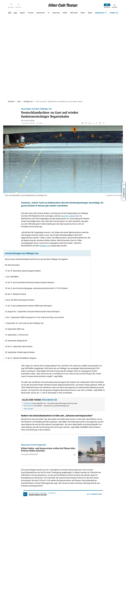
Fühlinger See (28, 101)
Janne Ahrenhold (31, 454)
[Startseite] (63, 5)
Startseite (11, 101)
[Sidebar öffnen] (10, 13)
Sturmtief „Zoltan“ (68, 216)
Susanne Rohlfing (29, 120)
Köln (18, 101)
